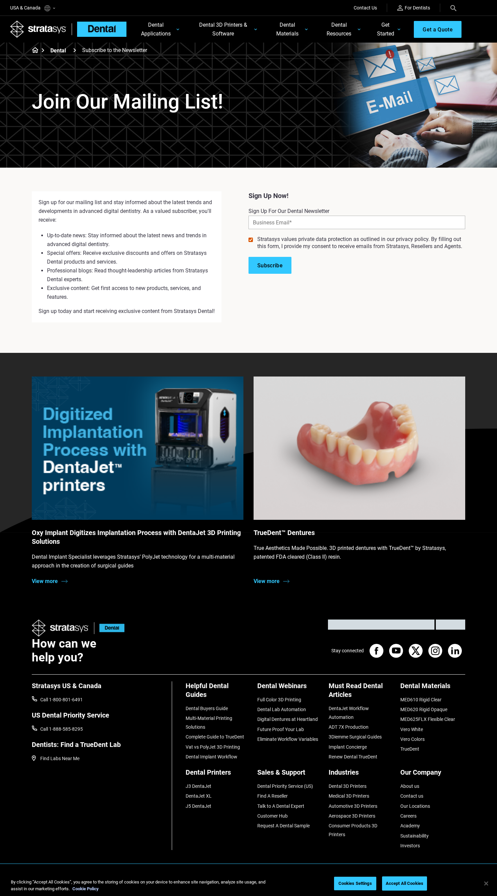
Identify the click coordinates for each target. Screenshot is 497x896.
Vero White (411, 729)
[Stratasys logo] (60, 628)
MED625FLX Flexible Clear (427, 719)
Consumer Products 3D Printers (353, 830)
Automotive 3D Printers (353, 806)
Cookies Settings (355, 883)
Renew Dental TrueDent (353, 756)
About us (409, 786)
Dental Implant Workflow (211, 756)
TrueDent (409, 749)
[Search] (453, 8)
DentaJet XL (199, 796)
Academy (410, 825)
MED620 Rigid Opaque (423, 709)
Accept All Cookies (404, 883)
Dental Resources (339, 29)
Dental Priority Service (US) (285, 786)
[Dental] (74, 50)
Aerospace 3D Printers (352, 816)
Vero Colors (412, 739)
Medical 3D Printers (349, 796)
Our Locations (415, 806)
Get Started (385, 29)
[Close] (486, 883)
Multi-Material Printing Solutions (209, 723)
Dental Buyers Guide (207, 708)
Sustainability (414, 836)
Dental (58, 50)
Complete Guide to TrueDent (215, 737)
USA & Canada (26, 7)
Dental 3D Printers (347, 786)
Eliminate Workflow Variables (287, 739)
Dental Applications (156, 29)
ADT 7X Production (349, 727)
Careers (408, 816)
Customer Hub (272, 816)
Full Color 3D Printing (279, 699)
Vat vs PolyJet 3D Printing (213, 747)
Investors (410, 845)
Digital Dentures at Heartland (287, 719)
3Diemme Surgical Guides (355, 737)
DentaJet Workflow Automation (349, 713)
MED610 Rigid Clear (421, 699)
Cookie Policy (85, 888)
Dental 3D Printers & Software (223, 29)
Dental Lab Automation (281, 709)
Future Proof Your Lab (280, 729)
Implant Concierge (348, 747)
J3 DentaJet (198, 786)
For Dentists (417, 7)
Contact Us (365, 7)
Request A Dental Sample (283, 825)
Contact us (411, 796)
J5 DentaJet (198, 806)
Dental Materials (287, 29)
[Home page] (33, 50)
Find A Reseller (272, 796)
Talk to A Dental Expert (280, 806)
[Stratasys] (38, 29)
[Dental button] (109, 628)
